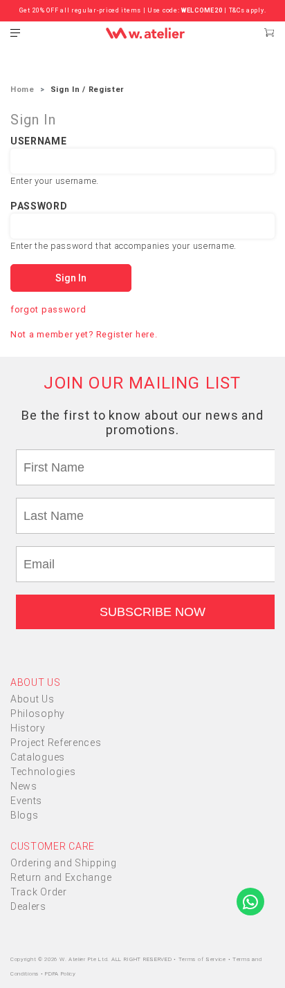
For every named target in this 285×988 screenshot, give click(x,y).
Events (26, 800)
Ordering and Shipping (63, 862)
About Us (32, 699)
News (23, 786)
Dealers (28, 906)
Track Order (38, 891)
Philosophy (37, 713)
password (39, 206)
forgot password (48, 309)
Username (38, 141)
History (28, 728)
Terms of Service (203, 959)
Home (22, 89)
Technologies (42, 771)
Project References (56, 742)
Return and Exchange (60, 877)
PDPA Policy (60, 974)
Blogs (24, 815)
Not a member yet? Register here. (83, 334)
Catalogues (37, 757)
